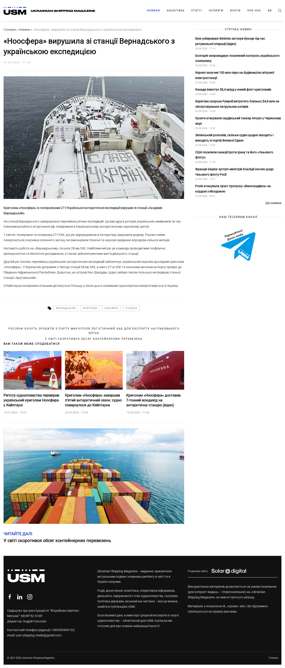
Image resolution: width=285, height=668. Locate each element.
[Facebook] (9, 596)
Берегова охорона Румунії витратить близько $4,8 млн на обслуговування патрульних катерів (237, 103)
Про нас (254, 10)
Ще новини (273, 203)
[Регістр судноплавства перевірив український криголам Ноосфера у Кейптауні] (32, 370)
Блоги (235, 10)
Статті (196, 10)
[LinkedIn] (19, 596)
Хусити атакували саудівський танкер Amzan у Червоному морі (238, 120)
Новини (153, 10)
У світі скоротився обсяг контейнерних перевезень (94, 338)
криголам (90, 308)
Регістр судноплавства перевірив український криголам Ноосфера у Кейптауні (31, 400)
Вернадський (66, 308)
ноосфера (111, 308)
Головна (10, 29)
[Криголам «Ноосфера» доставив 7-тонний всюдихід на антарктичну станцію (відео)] (155, 370)
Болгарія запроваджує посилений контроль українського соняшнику (237, 58)
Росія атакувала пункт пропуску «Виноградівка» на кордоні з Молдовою (233, 188)
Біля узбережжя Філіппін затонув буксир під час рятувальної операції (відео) (230, 41)
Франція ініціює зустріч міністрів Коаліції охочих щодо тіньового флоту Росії (234, 171)
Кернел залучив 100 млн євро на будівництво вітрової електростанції (234, 75)
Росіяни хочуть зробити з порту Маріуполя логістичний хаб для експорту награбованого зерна (93, 331)
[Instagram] (29, 596)
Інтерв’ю (216, 10)
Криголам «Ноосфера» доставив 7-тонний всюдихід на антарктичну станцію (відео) (153, 400)
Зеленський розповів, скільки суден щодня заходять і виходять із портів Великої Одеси (234, 137)
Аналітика (176, 10)
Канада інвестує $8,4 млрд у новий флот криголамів (233, 89)
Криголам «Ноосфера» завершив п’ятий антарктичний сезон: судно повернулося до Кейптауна (93, 400)
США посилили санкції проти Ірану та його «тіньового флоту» (234, 154)
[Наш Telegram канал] (238, 245)
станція (131, 308)
